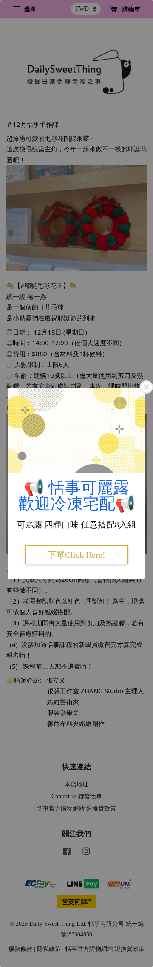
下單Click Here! (76, 554)
